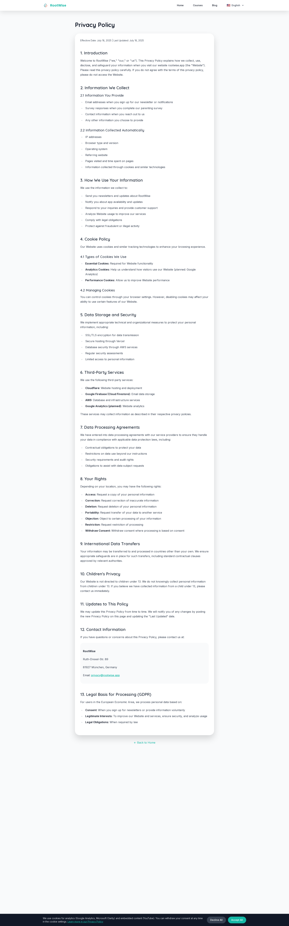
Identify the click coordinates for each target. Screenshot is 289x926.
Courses (198, 5)
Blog (214, 5)
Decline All (216, 919)
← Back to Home (144, 742)
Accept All (237, 919)
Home (180, 5)
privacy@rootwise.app (105, 675)
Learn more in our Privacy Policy (85, 921)
